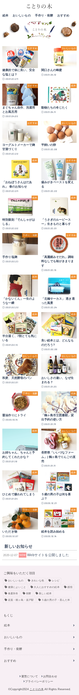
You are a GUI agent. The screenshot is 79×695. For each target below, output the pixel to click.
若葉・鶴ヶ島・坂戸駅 (21, 599)
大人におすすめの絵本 (47, 587)
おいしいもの (22, 15)
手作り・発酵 (44, 15)
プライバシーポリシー (39, 681)
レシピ (56, 580)
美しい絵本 (45, 593)
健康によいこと (17, 587)
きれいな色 (37, 580)
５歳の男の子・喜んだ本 (56, 599)
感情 (69, 587)
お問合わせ (50, 676)
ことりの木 (36, 689)
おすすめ (63, 15)
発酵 (28, 593)
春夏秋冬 (13, 593)
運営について (29, 676)
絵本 (6, 15)
